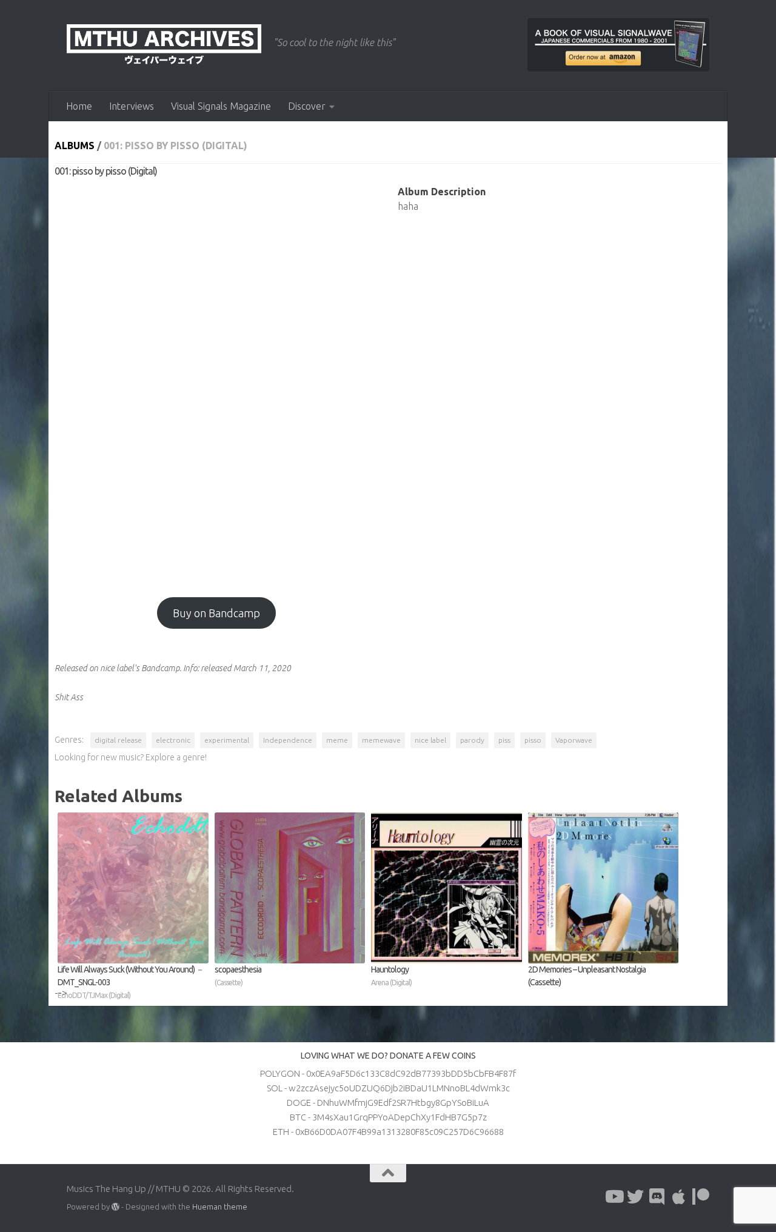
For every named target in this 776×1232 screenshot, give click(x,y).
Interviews (131, 106)
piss (504, 740)
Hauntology (391, 975)
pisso (532, 740)
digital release (118, 740)
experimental (226, 740)
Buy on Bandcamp (216, 613)
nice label (430, 740)
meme (337, 740)
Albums (75, 145)
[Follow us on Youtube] (613, 1196)
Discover (307, 106)
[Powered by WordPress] (115, 1207)
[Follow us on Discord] (657, 1196)
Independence (287, 740)
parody (472, 740)
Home (79, 106)
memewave (381, 740)
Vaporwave (573, 740)
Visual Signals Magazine (221, 106)
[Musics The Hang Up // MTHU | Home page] (164, 45)
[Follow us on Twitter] (635, 1196)
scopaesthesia (238, 975)
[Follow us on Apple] (679, 1196)
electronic (173, 740)
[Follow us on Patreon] (700, 1196)
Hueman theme (219, 1206)
